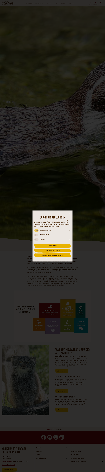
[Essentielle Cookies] (69, 230)
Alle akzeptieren (52, 245)
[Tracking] (69, 239)
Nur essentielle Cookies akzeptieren (52, 255)
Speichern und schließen (53, 250)
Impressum (56, 259)
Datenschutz (49, 259)
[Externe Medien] (69, 235)
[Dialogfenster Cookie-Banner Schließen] (69, 213)
